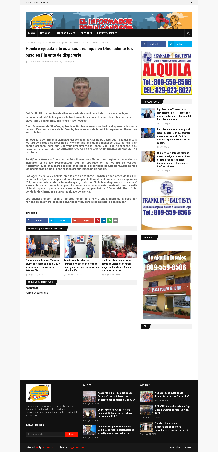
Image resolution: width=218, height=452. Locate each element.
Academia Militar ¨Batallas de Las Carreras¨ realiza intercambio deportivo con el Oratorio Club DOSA (116, 396)
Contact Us (188, 447)
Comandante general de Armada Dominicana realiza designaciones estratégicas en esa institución (116, 430)
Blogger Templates (76, 447)
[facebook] (191, 2)
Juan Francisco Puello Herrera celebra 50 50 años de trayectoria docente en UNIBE (115, 413)
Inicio (28, 42)
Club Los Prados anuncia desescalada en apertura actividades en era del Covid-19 (171, 426)
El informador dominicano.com (43, 61)
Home (28, 2)
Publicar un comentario (37, 292)
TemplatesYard (48, 447)
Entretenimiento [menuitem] (107, 33)
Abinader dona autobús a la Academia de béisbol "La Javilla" (172, 395)
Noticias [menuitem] (45, 33)
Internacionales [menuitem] (66, 33)
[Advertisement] (162, 353)
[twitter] (180, 44)
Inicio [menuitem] (31, 33)
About (36, 2)
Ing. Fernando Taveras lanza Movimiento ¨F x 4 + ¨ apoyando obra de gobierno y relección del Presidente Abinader (174, 114)
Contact (44, 2)
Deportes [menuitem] (86, 33)
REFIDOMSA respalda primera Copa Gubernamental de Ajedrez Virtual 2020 (173, 410)
